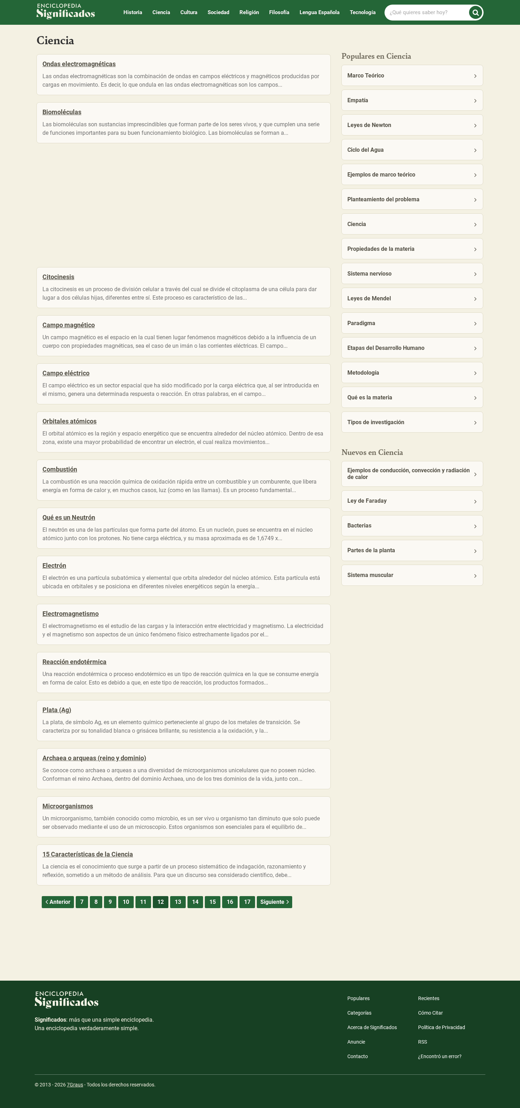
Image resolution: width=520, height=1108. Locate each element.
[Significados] (95, 1003)
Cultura (188, 12)
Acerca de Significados (372, 1027)
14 (195, 902)
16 (230, 902)
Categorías (359, 1013)
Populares (358, 998)
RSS (422, 1042)
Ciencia (161, 12)
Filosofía (279, 12)
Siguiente (272, 902)
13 (178, 902)
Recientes (428, 998)
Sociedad (218, 12)
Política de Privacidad (441, 1027)
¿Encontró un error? (440, 1056)
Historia (132, 12)
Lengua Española (320, 12)
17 (247, 902)
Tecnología (363, 12)
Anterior (60, 902)
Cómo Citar (430, 1013)
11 (143, 902)
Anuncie (356, 1042)
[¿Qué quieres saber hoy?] (475, 12)
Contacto (357, 1056)
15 (212, 902)
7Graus (75, 1084)
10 (126, 902)
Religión (249, 12)
